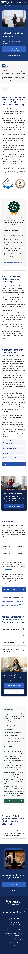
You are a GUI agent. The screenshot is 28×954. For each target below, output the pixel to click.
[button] (14, 49)
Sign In (19, 2)
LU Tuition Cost (12, 796)
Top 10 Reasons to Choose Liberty (13, 263)
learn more (8, 569)
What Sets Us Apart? (16, 89)
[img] (7, 183)
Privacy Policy (14, 942)
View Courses (10, 67)
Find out (17, 772)
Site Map (14, 946)
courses (18, 71)
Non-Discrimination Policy (14, 939)
